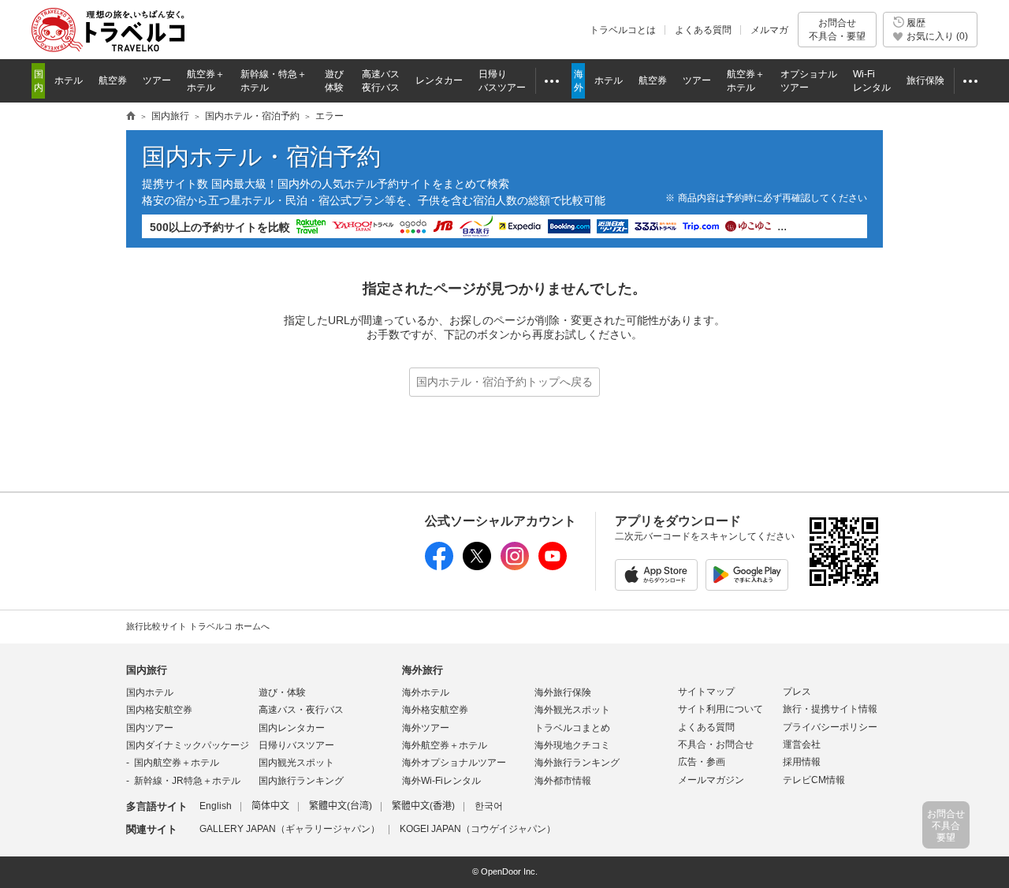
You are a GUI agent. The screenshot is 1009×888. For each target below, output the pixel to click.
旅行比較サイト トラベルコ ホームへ (198, 626)
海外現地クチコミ (572, 745)
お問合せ (837, 29)
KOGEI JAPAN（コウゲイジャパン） (478, 828)
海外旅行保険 (562, 692)
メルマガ (769, 30)
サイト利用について (720, 709)
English (215, 806)
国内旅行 (170, 115)
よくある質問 (703, 30)
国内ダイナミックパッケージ (187, 745)
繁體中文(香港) (423, 806)
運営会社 (802, 744)
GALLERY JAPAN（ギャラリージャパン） (289, 828)
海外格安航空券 (435, 709)
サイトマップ (706, 691)
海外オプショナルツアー (454, 762)
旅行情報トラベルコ (131, 116)
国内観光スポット (296, 762)
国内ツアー (149, 727)
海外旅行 (422, 670)
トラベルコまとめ (572, 727)
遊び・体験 (282, 692)
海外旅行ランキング (577, 762)
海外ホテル (425, 692)
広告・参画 (701, 761)
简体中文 (270, 806)
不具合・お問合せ (716, 744)
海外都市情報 (562, 780)
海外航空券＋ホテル (444, 745)
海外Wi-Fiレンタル (441, 780)
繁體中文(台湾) (340, 806)
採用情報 (802, 761)
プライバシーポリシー (830, 727)
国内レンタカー (292, 727)
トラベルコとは (623, 30)
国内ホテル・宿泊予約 (252, 115)
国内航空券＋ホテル (176, 762)
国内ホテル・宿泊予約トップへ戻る (504, 381)
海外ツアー (425, 727)
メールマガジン (711, 779)
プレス (797, 691)
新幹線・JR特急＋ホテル (187, 780)
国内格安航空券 (159, 709)
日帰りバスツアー (296, 745)
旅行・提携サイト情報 (830, 709)
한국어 (489, 806)
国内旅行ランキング (301, 780)
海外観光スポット (572, 709)
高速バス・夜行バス (301, 709)
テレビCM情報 (814, 779)
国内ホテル (149, 692)
